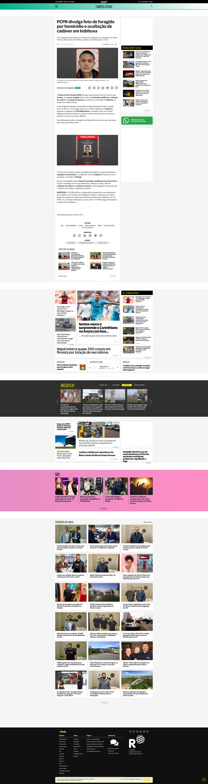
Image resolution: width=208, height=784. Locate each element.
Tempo (75, 749)
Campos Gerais (62, 746)
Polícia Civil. (78, 215)
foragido (81, 225)
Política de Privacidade (113, 753)
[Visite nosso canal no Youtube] (137, 731)
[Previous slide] (90, 367)
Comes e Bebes (62, 768)
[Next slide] (117, 367)
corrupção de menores (71, 225)
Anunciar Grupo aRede (113, 748)
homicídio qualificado (90, 225)
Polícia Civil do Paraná (87, 227)
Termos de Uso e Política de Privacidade (107, 779)
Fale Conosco (111, 751)
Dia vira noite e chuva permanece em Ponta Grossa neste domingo (114, 407)
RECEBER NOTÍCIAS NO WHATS (86, 243)
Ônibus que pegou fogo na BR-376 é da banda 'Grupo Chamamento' (137, 407)
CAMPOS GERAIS (104, 6)
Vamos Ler (61, 761)
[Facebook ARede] (130, 731)
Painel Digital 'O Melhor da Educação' (95, 746)
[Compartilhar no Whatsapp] (112, 88)
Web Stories (76, 744)
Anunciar (143, 1)
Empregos (76, 751)
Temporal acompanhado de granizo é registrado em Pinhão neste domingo (69, 409)
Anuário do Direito (91, 749)
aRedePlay (76, 739)
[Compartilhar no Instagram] (98, 88)
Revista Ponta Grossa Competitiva (95, 744)
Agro (60, 763)
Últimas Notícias (63, 739)
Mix (60, 751)
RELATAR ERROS (71, 243)
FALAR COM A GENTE (102, 243)
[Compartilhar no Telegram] (107, 88)
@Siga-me (77, 88)
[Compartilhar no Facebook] (94, 88)
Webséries (61, 773)
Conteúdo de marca (78, 753)
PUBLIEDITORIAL (139, 385)
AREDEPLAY (68, 385)
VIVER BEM (115, 385)
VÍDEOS (126, 385)
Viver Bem (61, 753)
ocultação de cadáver (109, 225)
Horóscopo (61, 756)
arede (62, 225)
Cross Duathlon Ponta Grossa (93, 751)
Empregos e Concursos (64, 771)
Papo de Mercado (63, 766)
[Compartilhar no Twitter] (103, 88)
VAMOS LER (103, 385)
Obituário (76, 756)
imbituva (100, 225)
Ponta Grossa (62, 741)
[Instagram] (134, 731)
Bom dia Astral (77, 746)
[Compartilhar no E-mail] (116, 88)
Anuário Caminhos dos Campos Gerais (95, 741)
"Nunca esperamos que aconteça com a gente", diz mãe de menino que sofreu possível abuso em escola (93, 409)
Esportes (61, 758)
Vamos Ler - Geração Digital (93, 739)
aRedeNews (76, 741)
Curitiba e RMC (62, 744)
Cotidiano (61, 749)
